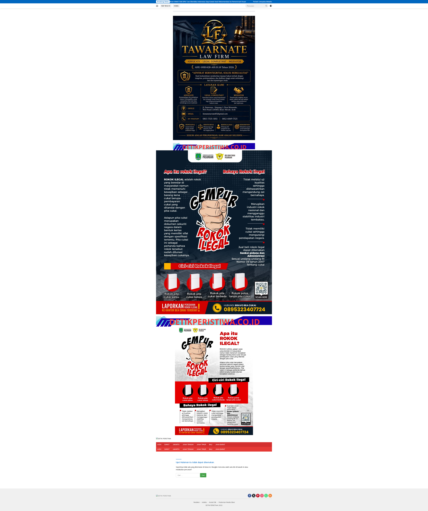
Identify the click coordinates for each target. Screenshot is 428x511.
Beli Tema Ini (166, 6)
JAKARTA (176, 445)
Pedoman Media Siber (227, 502)
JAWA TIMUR (201, 445)
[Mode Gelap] (271, 6)
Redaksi (197, 502)
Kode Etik (212, 502)
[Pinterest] (258, 496)
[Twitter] (253, 496)
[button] (266, 6)
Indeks (176, 6)
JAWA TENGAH (188, 445)
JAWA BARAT (220, 445)
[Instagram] (262, 496)
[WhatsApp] (266, 496)
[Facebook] (249, 496)
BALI (210, 445)
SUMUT (167, 445)
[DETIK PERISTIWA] (163, 438)
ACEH (159, 445)
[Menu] (157, 6)
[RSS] (270, 496)
